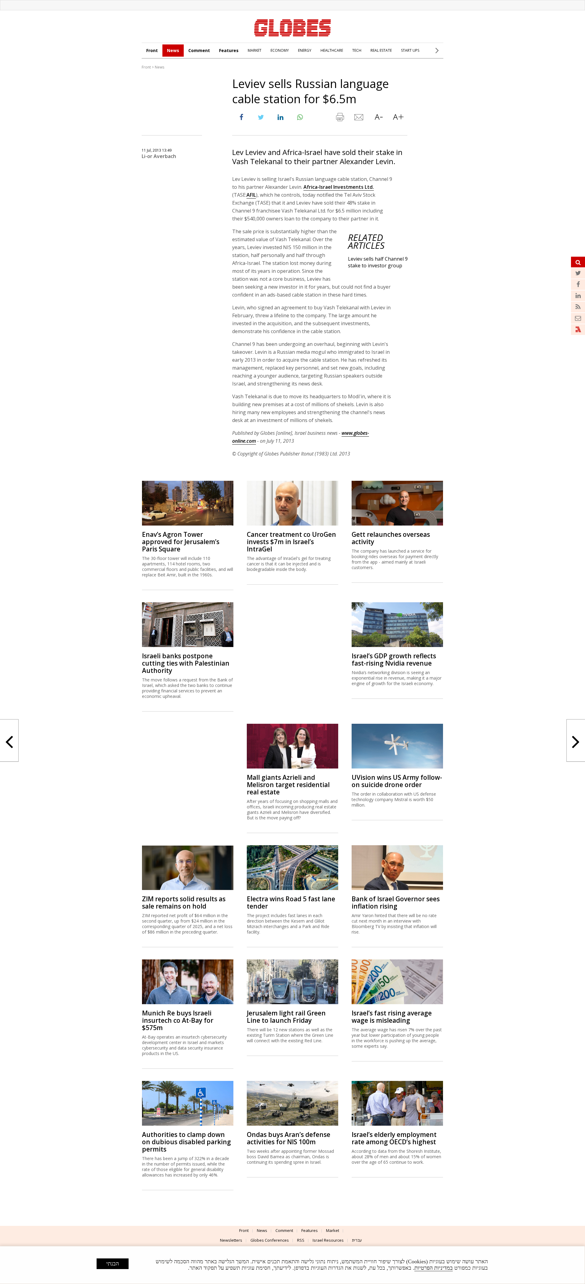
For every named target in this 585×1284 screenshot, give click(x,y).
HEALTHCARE (332, 50)
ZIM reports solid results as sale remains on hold (183, 902)
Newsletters (231, 1240)
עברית (357, 1240)
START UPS (410, 50)
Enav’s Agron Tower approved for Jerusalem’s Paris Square (180, 541)
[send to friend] (359, 118)
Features (229, 50)
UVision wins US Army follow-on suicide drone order (397, 781)
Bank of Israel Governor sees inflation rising (396, 902)
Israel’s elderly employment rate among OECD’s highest (394, 1138)
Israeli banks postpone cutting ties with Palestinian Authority (185, 663)
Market (332, 1230)
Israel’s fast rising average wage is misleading (392, 1017)
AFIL (251, 195)
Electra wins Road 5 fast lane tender (291, 902)
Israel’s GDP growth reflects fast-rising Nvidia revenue (394, 659)
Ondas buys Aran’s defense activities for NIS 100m (288, 1138)
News (173, 50)
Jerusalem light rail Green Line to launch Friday (286, 1017)
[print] (340, 118)
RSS (300, 1240)
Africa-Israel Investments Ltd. (338, 187)
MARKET (254, 50)
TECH (356, 50)
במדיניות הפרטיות (433, 1268)
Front (152, 50)
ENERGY (304, 50)
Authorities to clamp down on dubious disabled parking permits (186, 1141)
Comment (199, 50)
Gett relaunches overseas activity (391, 538)
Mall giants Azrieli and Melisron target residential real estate (288, 784)
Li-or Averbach (159, 156)
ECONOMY (280, 50)
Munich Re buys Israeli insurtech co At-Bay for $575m (177, 1020)
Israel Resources (328, 1240)
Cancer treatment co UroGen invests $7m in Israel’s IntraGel (291, 541)
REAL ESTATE (381, 50)
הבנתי (112, 1264)
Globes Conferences (269, 1240)
